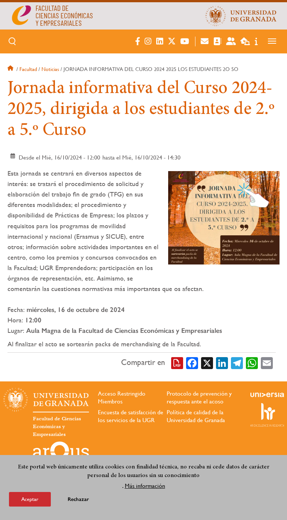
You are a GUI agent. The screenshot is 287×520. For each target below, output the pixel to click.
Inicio (11, 69)
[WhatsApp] (252, 362)
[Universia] (267, 395)
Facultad (28, 69)
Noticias (50, 69)
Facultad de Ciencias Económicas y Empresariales (57, 426)
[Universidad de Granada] (241, 16)
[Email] (267, 362)
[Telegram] (237, 362)
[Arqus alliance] (61, 453)
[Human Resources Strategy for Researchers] (267, 414)
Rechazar (78, 499)
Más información (145, 485)
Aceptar (29, 499)
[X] (207, 362)
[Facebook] (192, 362)
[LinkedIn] (222, 362)
